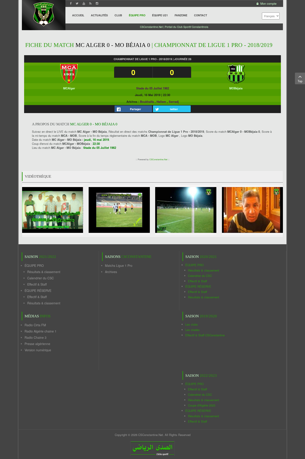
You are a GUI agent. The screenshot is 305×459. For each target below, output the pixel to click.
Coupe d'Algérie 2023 (201, 405)
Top (300, 81)
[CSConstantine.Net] (43, 13)
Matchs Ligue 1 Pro (118, 265)
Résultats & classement (43, 272)
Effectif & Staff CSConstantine (205, 335)
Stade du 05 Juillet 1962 (152, 88)
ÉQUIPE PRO (34, 265)
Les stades (192, 330)
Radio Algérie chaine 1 (40, 331)
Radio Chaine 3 (35, 337)
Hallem (161, 101)
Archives (111, 272)
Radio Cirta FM (35, 325)
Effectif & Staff (37, 284)
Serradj (174, 101)
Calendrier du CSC (40, 278)
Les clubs (191, 324)
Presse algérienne (37, 343)
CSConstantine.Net (158, 159)
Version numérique (38, 350)
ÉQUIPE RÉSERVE (38, 290)
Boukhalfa (147, 101)
